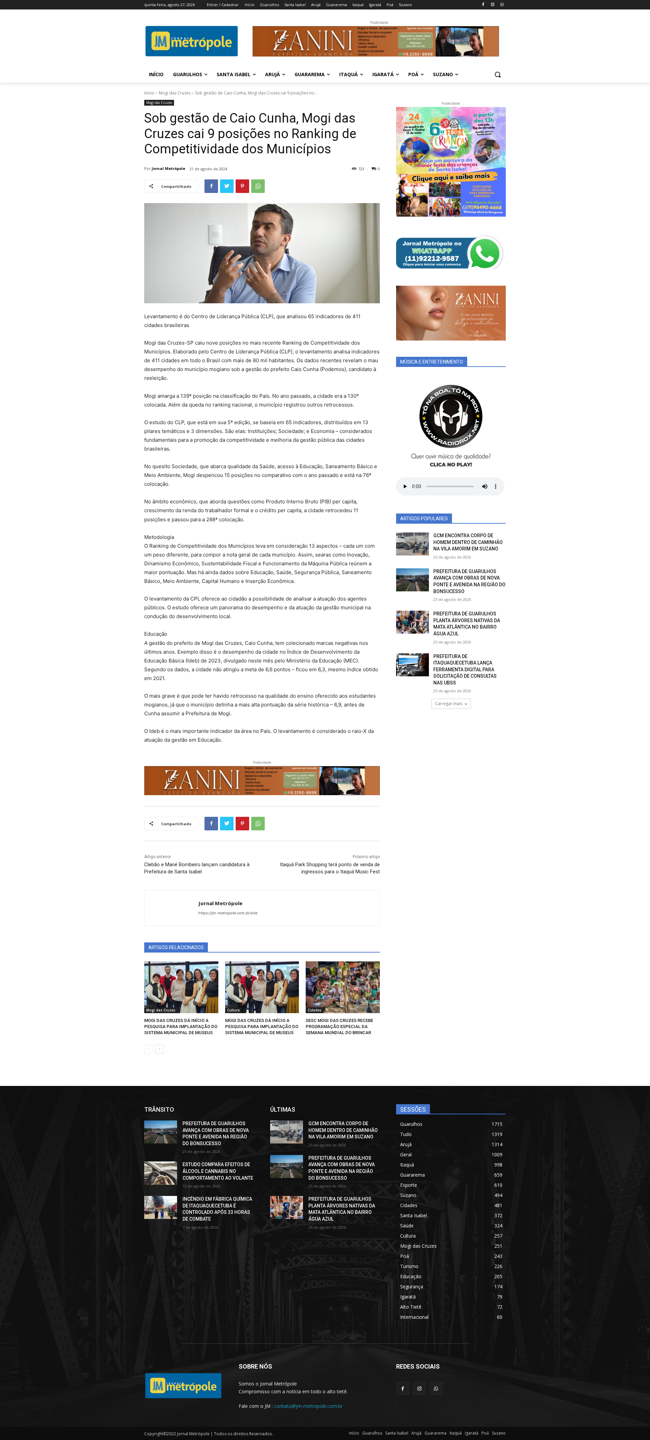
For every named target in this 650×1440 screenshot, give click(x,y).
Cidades (315, 1010)
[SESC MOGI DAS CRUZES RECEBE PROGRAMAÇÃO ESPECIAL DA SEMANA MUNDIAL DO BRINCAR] (343, 987)
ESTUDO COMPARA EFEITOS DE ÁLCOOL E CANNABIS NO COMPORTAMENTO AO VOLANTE (217, 1171)
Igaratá (471, 1433)
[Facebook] (483, 5)
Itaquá (456, 1433)
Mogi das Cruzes (175, 93)
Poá (485, 1433)
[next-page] (159, 1049)
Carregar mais (448, 703)
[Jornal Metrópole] (171, 908)
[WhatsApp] (502, 5)
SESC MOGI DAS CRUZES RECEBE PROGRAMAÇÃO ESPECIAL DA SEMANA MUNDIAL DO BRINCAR (339, 1026)
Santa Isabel (396, 1433)
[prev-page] (148, 1049)
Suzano (499, 1433)
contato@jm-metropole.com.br (308, 1406)
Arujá (416, 1433)
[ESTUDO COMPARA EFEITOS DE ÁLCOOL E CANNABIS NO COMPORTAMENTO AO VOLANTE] (160, 1172)
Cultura (233, 1010)
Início (149, 93)
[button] (498, 74)
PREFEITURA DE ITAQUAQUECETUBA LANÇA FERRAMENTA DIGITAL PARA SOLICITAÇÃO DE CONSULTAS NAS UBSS (465, 669)
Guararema (436, 1433)
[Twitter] (227, 186)
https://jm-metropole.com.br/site (227, 913)
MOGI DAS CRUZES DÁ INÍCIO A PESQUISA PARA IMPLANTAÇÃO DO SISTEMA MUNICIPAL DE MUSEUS (180, 1026)
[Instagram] (492, 5)
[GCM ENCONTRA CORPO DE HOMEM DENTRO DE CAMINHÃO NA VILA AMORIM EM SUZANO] (412, 543)
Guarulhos (372, 1433)
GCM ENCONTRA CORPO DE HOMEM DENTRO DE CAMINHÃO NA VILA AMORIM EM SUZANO (468, 542)
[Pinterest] (242, 186)
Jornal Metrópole (168, 168)
